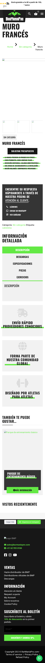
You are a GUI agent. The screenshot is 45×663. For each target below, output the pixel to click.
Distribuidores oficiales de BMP (19, 575)
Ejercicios (22, 277)
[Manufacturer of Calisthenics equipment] (14, 15)
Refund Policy (22, 657)
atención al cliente (16, 200)
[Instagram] (10, 555)
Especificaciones (22, 263)
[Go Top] (40, 649)
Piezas (22, 270)
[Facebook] (6, 555)
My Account (10, 597)
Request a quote (12, 594)
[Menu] (42, 14)
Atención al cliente (13, 591)
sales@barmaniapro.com (18, 545)
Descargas (22, 257)
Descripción (23, 250)
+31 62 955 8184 (14, 548)
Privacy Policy (31, 654)
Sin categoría (19, 225)
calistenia (7, 228)
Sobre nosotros (11, 601)
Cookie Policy (10, 604)
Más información (23, 490)
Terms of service (14, 654)
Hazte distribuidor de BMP (17, 572)
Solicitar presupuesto (22, 151)
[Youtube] (15, 555)
